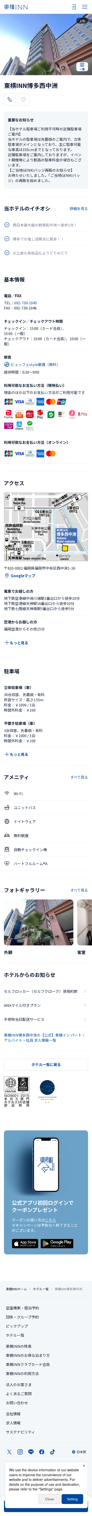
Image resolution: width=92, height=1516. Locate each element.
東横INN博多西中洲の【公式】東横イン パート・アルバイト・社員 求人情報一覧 (44, 1037)
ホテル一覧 (41, 1289)
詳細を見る (79, 208)
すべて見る (79, 777)
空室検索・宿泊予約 (22, 1307)
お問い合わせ (17, 1402)
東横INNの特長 (18, 1346)
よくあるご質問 (19, 1393)
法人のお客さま (19, 1384)
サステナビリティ (20, 1431)
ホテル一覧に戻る (46, 1064)
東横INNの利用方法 (22, 1373)
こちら (50, 1219)
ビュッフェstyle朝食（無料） (35, 364)
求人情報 (13, 1422)
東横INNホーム (16, 1289)
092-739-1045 (25, 302)
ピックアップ (17, 1326)
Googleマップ (23, 575)
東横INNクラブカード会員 (28, 1364)
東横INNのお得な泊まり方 (28, 1355)
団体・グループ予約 (22, 1316)
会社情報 (13, 1413)
